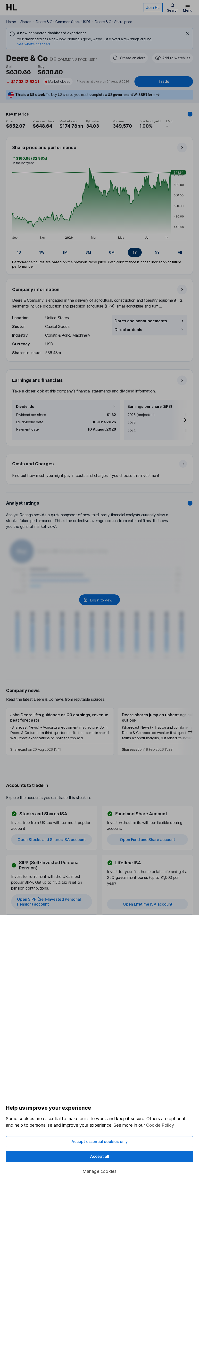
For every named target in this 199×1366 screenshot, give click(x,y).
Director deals (128, 329)
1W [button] (41, 252)
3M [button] (88, 252)
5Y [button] (157, 252)
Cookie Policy (160, 1125)
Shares (25, 21)
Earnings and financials (37, 380)
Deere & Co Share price (113, 21)
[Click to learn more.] (190, 114)
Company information (35, 289)
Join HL (153, 7)
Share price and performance (44, 147)
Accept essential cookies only (99, 1141)
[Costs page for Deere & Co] (100, 469)
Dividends (25, 406)
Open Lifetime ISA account (147, 904)
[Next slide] (179, 420)
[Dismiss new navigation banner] (187, 33)
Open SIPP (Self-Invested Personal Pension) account (49, 902)
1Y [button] (135, 252)
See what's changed (33, 44)
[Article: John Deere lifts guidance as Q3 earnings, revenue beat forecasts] (60, 731)
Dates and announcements (141, 320)
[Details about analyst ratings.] (190, 503)
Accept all (99, 1156)
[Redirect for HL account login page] (99, 599)
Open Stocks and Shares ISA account (51, 839)
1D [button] (19, 252)
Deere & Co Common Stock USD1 (63, 21)
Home (11, 21)
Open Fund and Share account (147, 839)
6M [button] (112, 252)
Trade (163, 81)
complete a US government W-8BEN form (122, 94)
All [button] (180, 252)
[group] (99, 252)
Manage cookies (100, 1171)
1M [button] (65, 252)
